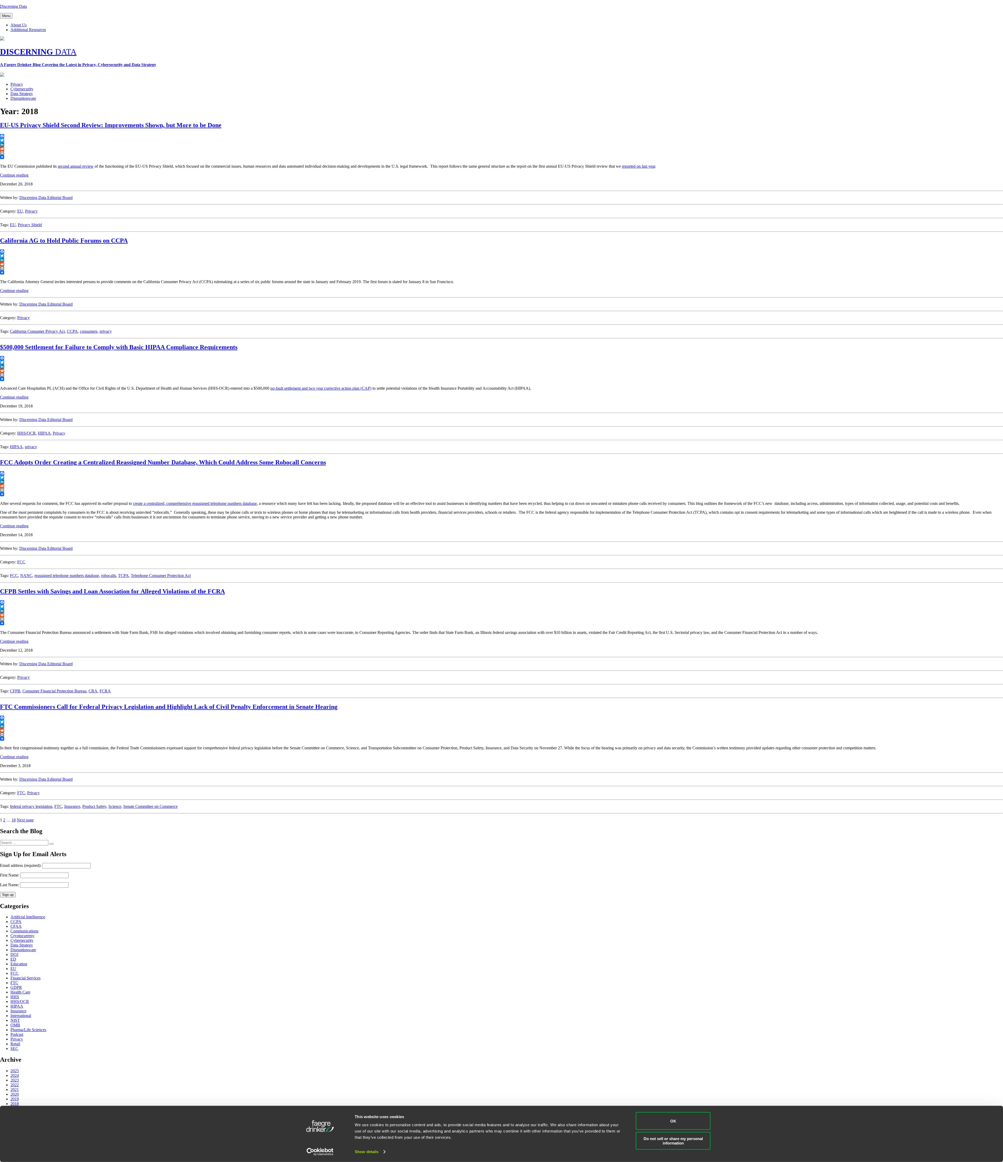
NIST (15, 1020)
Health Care (20, 992)
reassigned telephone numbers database (66, 575)
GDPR (16, 987)
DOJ (14, 954)
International (20, 1015)
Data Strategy (21, 93)
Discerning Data (13, 6)
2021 (14, 1089)
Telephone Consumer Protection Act (161, 575)
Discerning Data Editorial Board (46, 197)
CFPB (15, 691)
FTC (21, 793)
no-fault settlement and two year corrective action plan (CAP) (320, 388)
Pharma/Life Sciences (28, 1029)
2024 (14, 1075)
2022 (14, 1085)
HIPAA (44, 433)
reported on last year (638, 166)
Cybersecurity (21, 89)
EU (20, 211)
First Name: (9, 875)
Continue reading (14, 175)
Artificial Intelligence (27, 917)
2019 (14, 1099)
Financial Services (25, 978)
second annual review (76, 166)
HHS (14, 997)
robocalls (108, 575)
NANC (26, 575)
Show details (366, 1151)
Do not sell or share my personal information (673, 1140)
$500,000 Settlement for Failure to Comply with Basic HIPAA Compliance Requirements (118, 347)
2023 (14, 1080)
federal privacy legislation (31, 806)
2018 (14, 1103)
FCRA (105, 691)
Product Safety (94, 806)
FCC (21, 562)
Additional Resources (28, 29)
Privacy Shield (30, 225)
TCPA (123, 575)
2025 (14, 1070)
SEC (14, 1048)
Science (114, 806)
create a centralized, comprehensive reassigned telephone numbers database (195, 503)
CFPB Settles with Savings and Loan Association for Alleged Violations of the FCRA (112, 591)
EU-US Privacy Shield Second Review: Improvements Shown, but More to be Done (110, 125)
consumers (88, 331)
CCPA (72, 331)
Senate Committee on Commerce (150, 806)
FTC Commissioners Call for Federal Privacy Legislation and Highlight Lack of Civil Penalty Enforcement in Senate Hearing (168, 706)
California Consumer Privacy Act (37, 331)
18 (13, 820)
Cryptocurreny (22, 935)
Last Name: (9, 885)
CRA (93, 691)
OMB (15, 1025)
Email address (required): (21, 865)
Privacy (16, 84)
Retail (15, 1044)
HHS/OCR (26, 433)
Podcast (16, 1034)
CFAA (16, 926)
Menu (6, 16)
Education (18, 964)
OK (673, 1121)
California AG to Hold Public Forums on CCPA (64, 240)
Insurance (72, 806)
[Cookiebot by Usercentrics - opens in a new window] (320, 1152)
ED (13, 959)
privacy (106, 331)
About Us (18, 25)
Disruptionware (23, 98)
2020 (14, 1094)
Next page (25, 820)
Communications (24, 931)
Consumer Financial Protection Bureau (54, 691)
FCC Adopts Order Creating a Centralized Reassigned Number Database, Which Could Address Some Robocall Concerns (163, 462)
